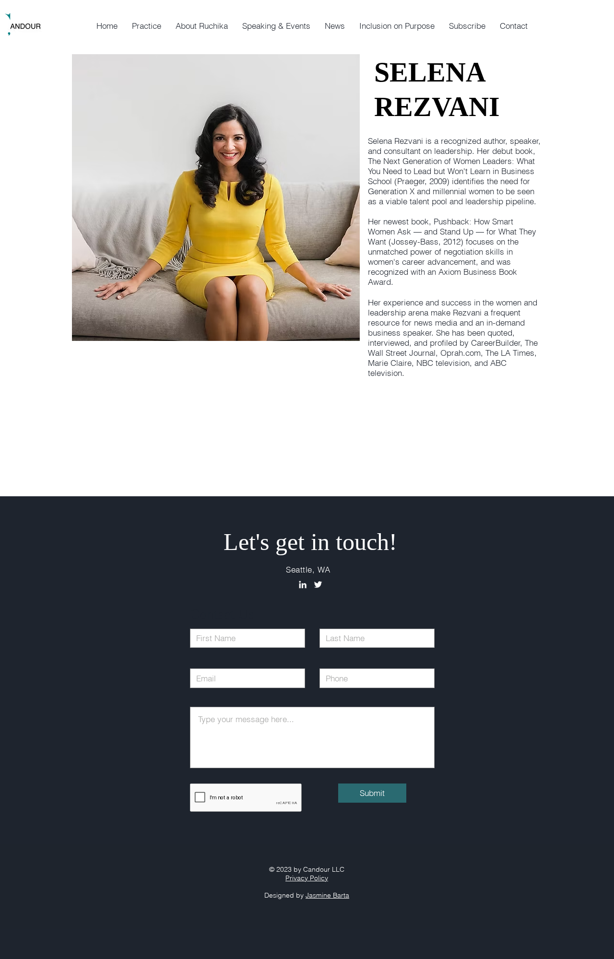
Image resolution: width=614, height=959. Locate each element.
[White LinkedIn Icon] (302, 584)
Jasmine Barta (327, 895)
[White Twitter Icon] (318, 584)
